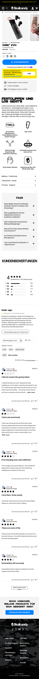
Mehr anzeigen (13, 355)
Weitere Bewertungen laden (19, 588)
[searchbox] (10, 340)
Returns (8, 660)
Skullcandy (21, 673)
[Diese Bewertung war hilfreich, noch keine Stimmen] (32, 401)
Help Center (9, 638)
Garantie (8, 648)
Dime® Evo (35, 12)
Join (29, 73)
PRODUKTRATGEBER (19, 612)
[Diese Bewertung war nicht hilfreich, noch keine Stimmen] (35, 401)
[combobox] (26, 360)
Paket (11, 349)
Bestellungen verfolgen (10, 654)
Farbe (4, 349)
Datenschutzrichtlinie (13, 675)
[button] (2, 8)
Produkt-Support (11, 643)
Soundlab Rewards (23, 652)
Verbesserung (20, 349)
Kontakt (23, 662)
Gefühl (4, 355)
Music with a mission (24, 644)
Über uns (23, 638)
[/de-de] (19, 8)
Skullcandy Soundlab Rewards (12, 76)
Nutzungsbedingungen (24, 675)
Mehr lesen (31, 392)
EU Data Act (24, 658)
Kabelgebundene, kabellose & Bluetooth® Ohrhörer (18, 12)
